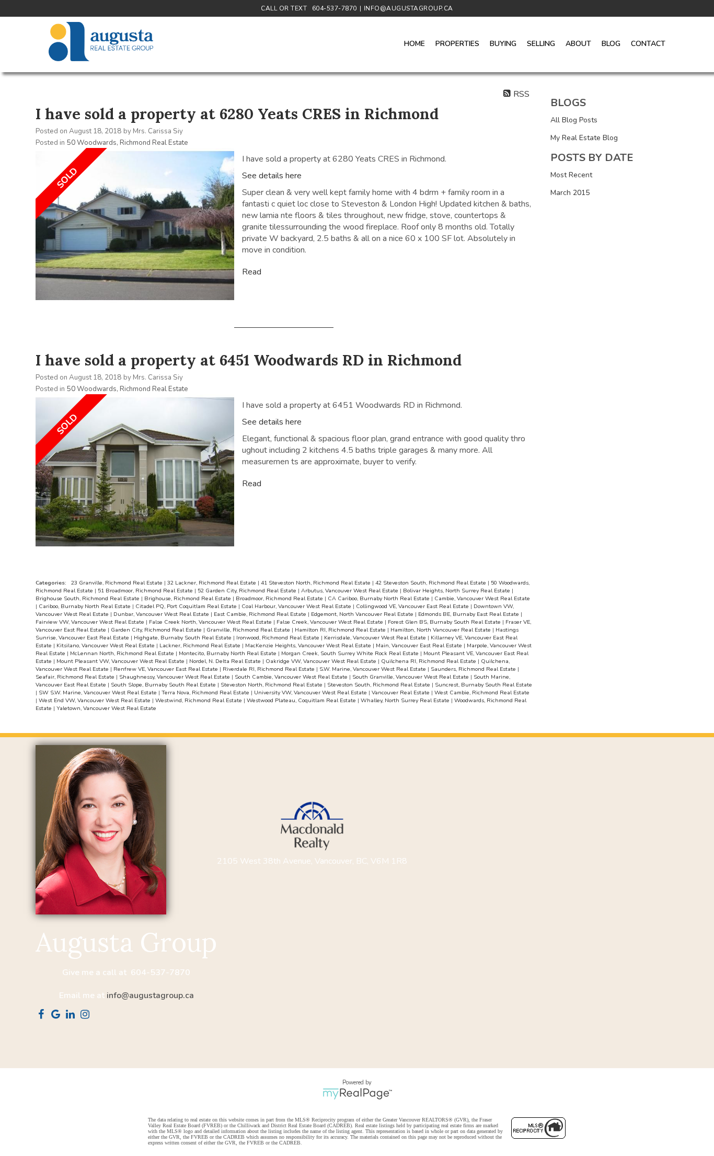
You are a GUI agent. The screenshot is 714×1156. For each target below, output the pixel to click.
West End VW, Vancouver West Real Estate (95, 700)
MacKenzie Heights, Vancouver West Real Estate (309, 645)
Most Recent (571, 175)
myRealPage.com (357, 1093)
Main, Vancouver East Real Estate (420, 645)
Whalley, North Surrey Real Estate (406, 700)
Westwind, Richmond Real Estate (199, 700)
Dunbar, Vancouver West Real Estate (162, 614)
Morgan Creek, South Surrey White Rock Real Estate (350, 653)
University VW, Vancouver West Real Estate (311, 692)
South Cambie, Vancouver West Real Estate (292, 677)
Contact (648, 44)
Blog (611, 44)
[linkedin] (72, 1015)
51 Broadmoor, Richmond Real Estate (146, 590)
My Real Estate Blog (584, 138)
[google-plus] (57, 1015)
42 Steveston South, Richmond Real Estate (431, 583)
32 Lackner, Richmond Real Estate (212, 583)
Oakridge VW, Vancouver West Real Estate (322, 661)
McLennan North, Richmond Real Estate (123, 653)
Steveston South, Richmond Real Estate (379, 685)
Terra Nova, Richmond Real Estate (206, 692)
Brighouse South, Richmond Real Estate (88, 598)
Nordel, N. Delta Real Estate (225, 661)
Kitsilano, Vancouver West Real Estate (106, 645)
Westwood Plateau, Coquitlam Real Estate (302, 700)
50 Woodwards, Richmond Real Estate (127, 142)
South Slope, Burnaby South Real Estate (164, 685)
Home (414, 44)
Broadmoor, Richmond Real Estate (280, 598)
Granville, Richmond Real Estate (249, 630)
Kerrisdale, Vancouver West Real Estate (376, 638)
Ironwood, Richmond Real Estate (278, 638)
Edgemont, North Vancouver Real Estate (363, 614)
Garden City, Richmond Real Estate (157, 630)
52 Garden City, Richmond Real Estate (248, 590)
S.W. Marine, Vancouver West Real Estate (373, 669)
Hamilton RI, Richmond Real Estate (341, 630)
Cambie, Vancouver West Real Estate (482, 598)
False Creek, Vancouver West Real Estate (331, 622)
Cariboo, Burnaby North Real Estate (85, 606)
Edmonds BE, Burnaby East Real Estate (469, 614)
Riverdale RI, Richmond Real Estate (269, 669)
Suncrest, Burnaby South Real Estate (483, 685)
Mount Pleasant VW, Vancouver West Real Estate (121, 661)
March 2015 (570, 193)
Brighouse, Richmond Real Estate (188, 598)
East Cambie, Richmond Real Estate (261, 614)
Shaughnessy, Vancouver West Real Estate (175, 677)
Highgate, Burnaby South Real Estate (183, 638)
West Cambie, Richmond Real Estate (481, 692)
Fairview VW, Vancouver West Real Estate (91, 622)
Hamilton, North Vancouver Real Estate (441, 630)
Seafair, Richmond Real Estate (76, 677)
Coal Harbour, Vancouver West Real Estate (297, 606)
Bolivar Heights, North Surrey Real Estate (457, 590)
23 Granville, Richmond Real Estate (117, 583)
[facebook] (43, 1015)
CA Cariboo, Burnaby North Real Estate (379, 598)
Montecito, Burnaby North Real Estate (228, 653)
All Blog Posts (573, 120)
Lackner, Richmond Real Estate (200, 645)
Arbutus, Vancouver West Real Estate (350, 590)
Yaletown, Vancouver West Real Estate (106, 708)
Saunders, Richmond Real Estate (474, 669)
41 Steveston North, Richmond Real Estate (316, 583)
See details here (272, 175)
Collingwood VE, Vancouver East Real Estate (413, 606)
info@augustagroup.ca (150, 995)
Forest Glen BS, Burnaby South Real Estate (445, 622)
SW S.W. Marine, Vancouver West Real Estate (98, 692)
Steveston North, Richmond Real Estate (272, 685)
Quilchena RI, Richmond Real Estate (429, 661)
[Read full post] (135, 227)
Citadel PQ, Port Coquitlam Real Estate (186, 606)
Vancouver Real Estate (401, 692)
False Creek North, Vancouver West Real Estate (211, 622)
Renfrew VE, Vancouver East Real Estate (166, 669)
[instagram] (86, 1015)
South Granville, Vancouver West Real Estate (411, 677)
